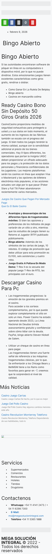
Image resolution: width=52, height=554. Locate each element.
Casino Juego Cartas (13, 395)
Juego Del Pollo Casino (14, 403)
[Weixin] (4, 22)
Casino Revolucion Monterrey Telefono (24, 414)
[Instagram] (18, 22)
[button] (26, 3)
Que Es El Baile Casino (13, 206)
